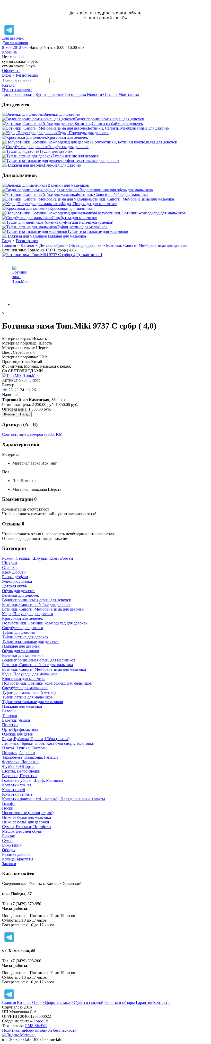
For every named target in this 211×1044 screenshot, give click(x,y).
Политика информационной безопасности (39, 1030)
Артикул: (10, 380)
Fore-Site (40, 1021)
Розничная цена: (16, 404)
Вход (6, 75)
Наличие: (10, 394)
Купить (9, 414)
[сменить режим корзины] (18, 52)
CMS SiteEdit (36, 1025)
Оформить (11, 70)
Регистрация (27, 75)
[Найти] (53, 81)
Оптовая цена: (14, 409)
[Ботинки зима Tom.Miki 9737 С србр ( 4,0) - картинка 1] (52, 254)
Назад (25, 414)
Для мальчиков (15, 43)
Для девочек (13, 38)
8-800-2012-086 (15, 47)
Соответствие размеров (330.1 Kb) (32, 434)
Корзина (9, 52)
